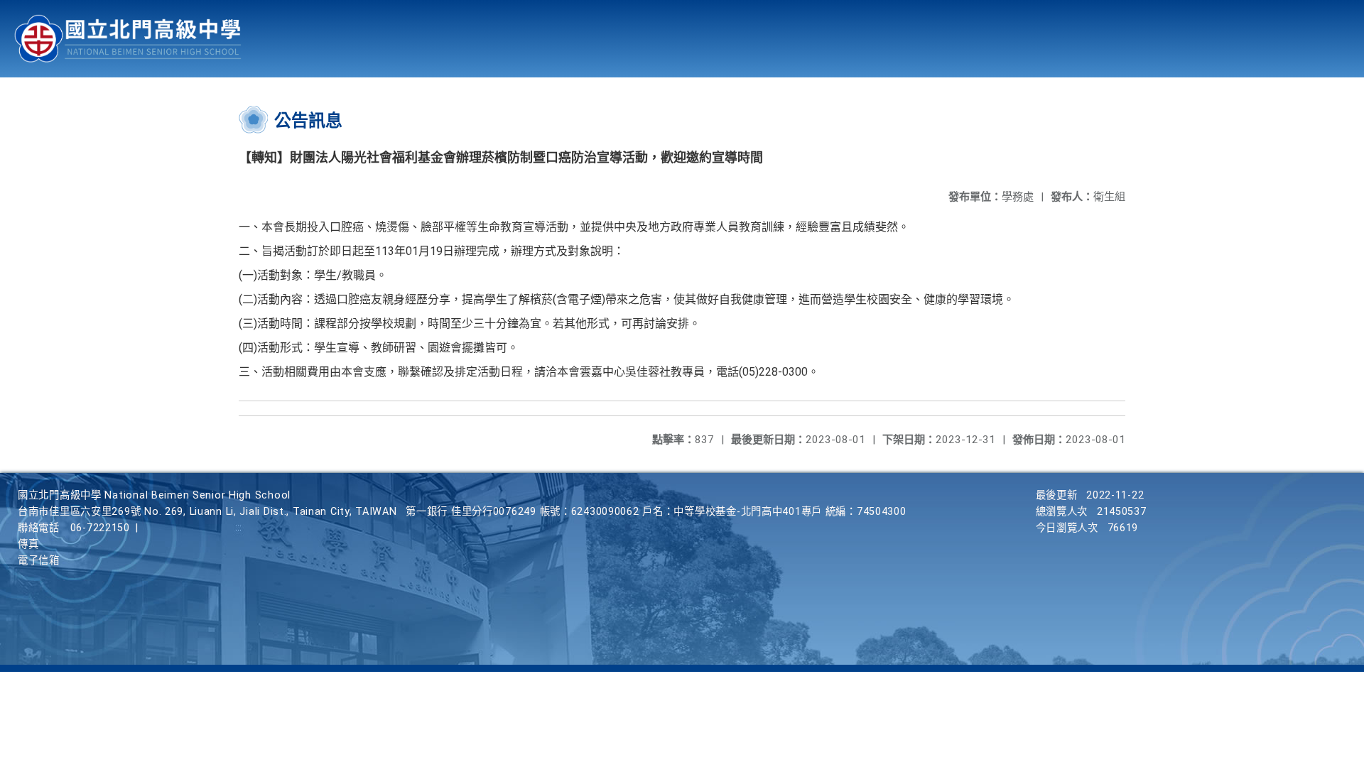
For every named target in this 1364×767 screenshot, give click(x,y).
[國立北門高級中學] (128, 38)
